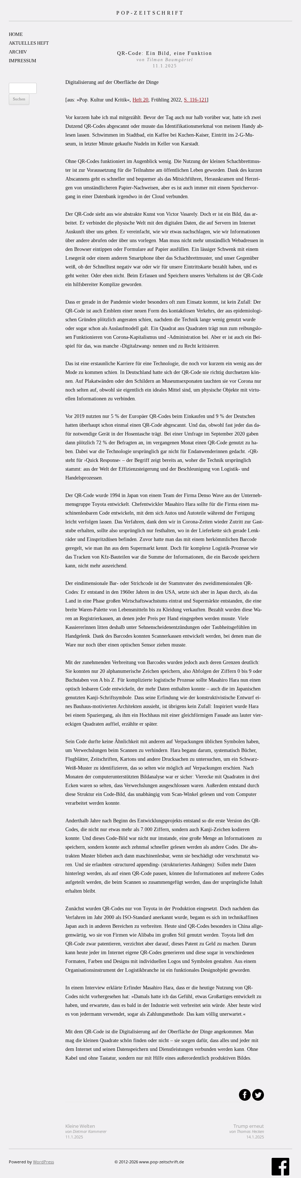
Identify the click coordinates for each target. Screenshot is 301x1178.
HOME (16, 34)
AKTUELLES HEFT (29, 43)
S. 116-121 (195, 100)
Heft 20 (140, 100)
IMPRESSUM (22, 60)
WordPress (43, 1161)
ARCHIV (18, 52)
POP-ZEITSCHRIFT (150, 13)
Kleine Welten (85, 1131)
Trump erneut (246, 1131)
